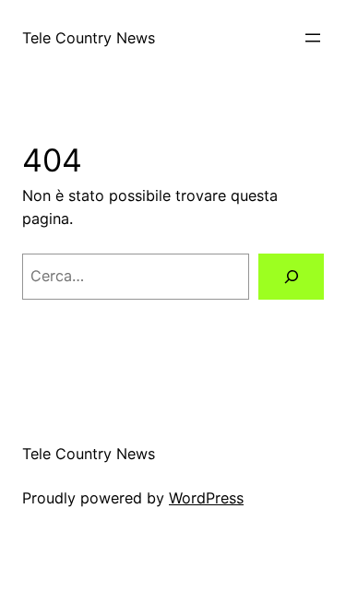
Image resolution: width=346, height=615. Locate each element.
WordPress (206, 498)
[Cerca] (291, 277)
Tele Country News (88, 38)
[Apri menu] (313, 38)
